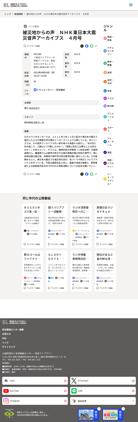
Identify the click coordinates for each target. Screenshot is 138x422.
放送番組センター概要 (13, 329)
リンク (5, 342)
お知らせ (6, 333)
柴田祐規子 (34, 108)
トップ (7, 14)
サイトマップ (8, 346)
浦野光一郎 (38, 122)
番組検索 (18, 14)
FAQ (4, 338)
